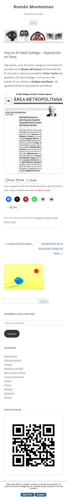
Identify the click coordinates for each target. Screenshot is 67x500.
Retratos (8, 389)
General (39, 217)
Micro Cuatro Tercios (14, 372)
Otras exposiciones (14, 376)
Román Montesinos (33, 6)
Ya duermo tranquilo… (18, 243)
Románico (9, 393)
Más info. (27, 494)
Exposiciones (10, 356)
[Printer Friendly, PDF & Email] (20, 180)
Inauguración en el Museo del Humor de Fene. (51, 248)
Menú (33, 22)
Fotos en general (12, 360)
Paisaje (7, 380)
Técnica (8, 397)
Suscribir (11, 333)
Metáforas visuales (13, 368)
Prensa (47, 217)
